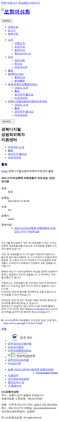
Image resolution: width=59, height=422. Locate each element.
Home (4, 171)
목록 (4, 329)
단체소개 (19, 43)
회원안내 (19, 50)
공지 (10, 57)
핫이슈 (18, 63)
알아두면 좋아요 (23, 94)
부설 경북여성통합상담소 (22, 84)
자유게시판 (21, 67)
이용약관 (13, 375)
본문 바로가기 (9, 2)
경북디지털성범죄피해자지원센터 (27, 101)
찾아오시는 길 (22, 53)
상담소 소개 (21, 87)
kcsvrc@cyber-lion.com (42, 309)
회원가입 (13, 33)
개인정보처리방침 (18, 379)
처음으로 (13, 27)
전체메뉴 (7, 21)
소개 (10, 39)
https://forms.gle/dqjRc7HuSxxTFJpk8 (22, 323)
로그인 (12, 30)
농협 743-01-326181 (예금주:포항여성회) (31, 369)
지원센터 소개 (16, 147)
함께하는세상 (16, 74)
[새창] (23, 340)
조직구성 (19, 46)
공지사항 (19, 60)
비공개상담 (21, 98)
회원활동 (19, 80)
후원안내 (19, 77)
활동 (10, 70)
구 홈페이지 (15, 385)
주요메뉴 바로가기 (29, 2)
